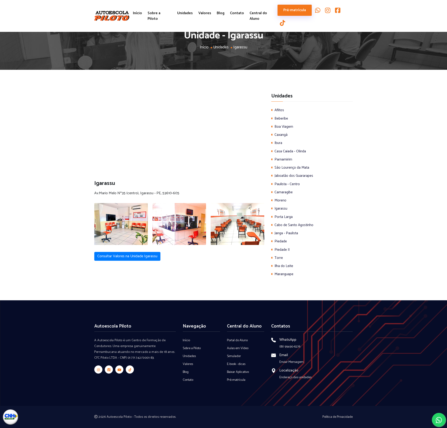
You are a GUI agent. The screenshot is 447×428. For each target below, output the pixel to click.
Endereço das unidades (295, 377)
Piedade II (282, 249)
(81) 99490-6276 (289, 346)
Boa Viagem (283, 126)
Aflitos (279, 110)
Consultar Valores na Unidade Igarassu (127, 256)
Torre (278, 258)
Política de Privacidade (337, 417)
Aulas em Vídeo (237, 348)
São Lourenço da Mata (291, 167)
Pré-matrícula (294, 10)
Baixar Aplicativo (238, 372)
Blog (220, 13)
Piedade (280, 241)
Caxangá (281, 134)
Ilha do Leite (283, 266)
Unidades (185, 13)
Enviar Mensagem (291, 362)
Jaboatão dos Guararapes (293, 175)
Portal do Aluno (237, 340)
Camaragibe (283, 192)
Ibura (278, 143)
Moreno (280, 200)
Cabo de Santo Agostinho (293, 225)
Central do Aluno (258, 16)
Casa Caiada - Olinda (290, 151)
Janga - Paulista (286, 233)
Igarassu (280, 208)
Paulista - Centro (287, 184)
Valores (204, 13)
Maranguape (283, 274)
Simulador (234, 356)
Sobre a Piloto (154, 16)
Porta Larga (283, 217)
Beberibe (281, 118)
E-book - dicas (236, 364)
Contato (237, 13)
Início (137, 13)
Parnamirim (283, 159)
